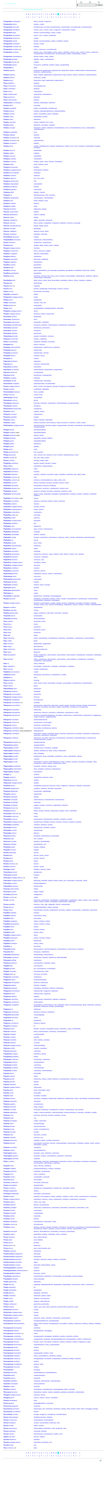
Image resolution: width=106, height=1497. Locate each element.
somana (72, 52)
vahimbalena (73, 811)
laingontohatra (38, 643)
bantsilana (37, 97)
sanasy (42, 355)
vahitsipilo (79, 785)
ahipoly (41, 226)
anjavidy (44, 438)
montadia (49, 1140)
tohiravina (37, 571)
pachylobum (15, 709)
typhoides (14, 333)
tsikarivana (61, 501)
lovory (51, 122)
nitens (12, 1123)
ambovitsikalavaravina (40, 719)
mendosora (49, 805)
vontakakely (52, 35)
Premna (6, 1185)
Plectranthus (8, 813)
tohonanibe (37, 551)
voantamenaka (62, 901)
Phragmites (7, 463)
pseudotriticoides (17, 325)
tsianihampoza (38, 91)
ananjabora (44, 1098)
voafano (36, 672)
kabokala (36, 102)
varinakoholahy (59, 1006)
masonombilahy (70, 276)
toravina (42, 571)
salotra (36, 49)
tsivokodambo (51, 968)
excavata (13, 850)
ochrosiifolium (16, 702)
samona (36, 30)
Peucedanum (8, 403)
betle (8, 635)
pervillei (13, 674)
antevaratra (13, 1101)
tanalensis (13, 777)
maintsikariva (44, 537)
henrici (12, 926)
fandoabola (37, 691)
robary (44, 915)
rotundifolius (15, 824)
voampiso (40, 838)
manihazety (44, 1109)
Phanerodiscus (8, 408)
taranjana (36, 83)
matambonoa (38, 977)
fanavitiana (37, 520)
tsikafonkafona (76, 683)
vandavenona (38, 242)
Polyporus (7, 1023)
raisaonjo (64, 603)
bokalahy (36, 46)
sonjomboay (46, 1059)
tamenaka (95, 900)
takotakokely (37, 375)
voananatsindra (82, 598)
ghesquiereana (14, 924)
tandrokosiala (38, 350)
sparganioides (14, 198)
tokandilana (37, 562)
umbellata (13, 844)
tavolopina (57, 1115)
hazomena (45, 485)
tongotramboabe (62, 425)
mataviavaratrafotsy (45, 1112)
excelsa (11, 291)
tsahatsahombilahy (39, 1045)
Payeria (6, 291)
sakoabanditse (38, 1177)
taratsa (47, 457)
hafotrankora (37, 940)
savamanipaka (67, 683)
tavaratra (40, 1107)
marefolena (62, 474)
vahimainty (72, 785)
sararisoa (51, 604)
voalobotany (43, 339)
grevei (11, 80)
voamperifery (97, 655)
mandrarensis (14, 1182)
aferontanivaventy (39, 425)
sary (76, 1109)
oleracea (12, 1098)
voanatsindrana (38, 600)
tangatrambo (37, 1020)
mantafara (52, 125)
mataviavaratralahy (57, 1112)
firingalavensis (15, 788)
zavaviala (36, 1042)
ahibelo (36, 220)
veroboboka (45, 322)
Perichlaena (7, 381)
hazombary (37, 707)
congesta (15, 1054)
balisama (36, 833)
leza (35, 523)
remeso (36, 1017)
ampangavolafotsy (39, 745)
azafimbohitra (38, 777)
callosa (11, 116)
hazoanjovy (37, 952)
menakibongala (63, 900)
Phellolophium (8, 425)
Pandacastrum (8, 102)
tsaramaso (72, 422)
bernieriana (14, 361)
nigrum (9, 652)
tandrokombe (38, 794)
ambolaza (43, 474)
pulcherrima (13, 894)
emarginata (13, 921)
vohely (46, 56)
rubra (11, 1135)
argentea (12, 70)
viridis (10, 308)
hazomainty (37, 946)
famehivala (37, 276)
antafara (36, 122)
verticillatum (15, 728)
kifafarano (44, 325)
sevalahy (63, 674)
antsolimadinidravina (46, 480)
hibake (36, 114)
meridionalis (17, 766)
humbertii (16, 753)
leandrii (13, 847)
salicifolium (15, 719)
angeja (36, 613)
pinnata (12, 276)
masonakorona (38, 966)
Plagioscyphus (8, 748)
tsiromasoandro (38, 1163)
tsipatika (36, 62)
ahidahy (36, 217)
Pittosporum (7, 691)
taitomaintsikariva (89, 537)
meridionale (16, 44)
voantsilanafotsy (62, 1031)
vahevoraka (50, 613)
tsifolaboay (52, 485)
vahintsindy (37, 802)
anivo (35, 455)
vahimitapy (56, 1163)
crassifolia (12, 122)
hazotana (36, 471)
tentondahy (37, 515)
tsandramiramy (45, 1171)
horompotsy (37, 325)
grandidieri (14, 417)
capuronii (13, 915)
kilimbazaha (37, 688)
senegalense (15, 1005)
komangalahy (71, 386)
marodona (74, 762)
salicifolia (13, 1137)
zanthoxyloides (12, 100)
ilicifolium (14, 559)
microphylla (14, 799)
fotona (35, 392)
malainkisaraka (38, 381)
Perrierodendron (9, 392)
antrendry (36, 460)
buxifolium (15, 367)
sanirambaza (58, 756)
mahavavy (43, 1012)
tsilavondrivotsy (41, 968)
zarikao (83, 422)
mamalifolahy (42, 114)
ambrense (15, 691)
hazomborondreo (50, 383)
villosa (11, 910)
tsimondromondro (86, 27)
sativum (15, 400)
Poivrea (6, 897)
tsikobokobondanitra (94, 1098)
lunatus (13, 420)
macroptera (13, 971)
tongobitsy (37, 286)
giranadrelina (37, 265)
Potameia (7, 1101)
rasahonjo (93, 603)
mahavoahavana (39, 799)
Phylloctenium (8, 573)
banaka (36, 811)
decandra (13, 610)
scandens (11, 1161)
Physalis (6, 598)
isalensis (14, 504)
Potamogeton (8, 1153)
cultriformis (15, 1059)
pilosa (11, 1090)
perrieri (13, 372)
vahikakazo (37, 808)
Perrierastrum (8, 383)
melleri (14, 515)
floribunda (13, 435)
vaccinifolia (13, 1147)
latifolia (12, 443)
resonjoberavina (38, 1104)
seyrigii (14, 537)
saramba (43, 1156)
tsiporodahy (60, 308)
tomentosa (12, 864)
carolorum (13, 1031)
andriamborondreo (39, 383)
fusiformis (15, 1062)
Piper (5, 635)
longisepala (14, 797)
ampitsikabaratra (39, 369)
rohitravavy (74, 1079)
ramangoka (79, 603)
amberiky (36, 411)
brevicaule (16, 27)
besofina (36, 288)
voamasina (37, 557)
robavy (41, 932)
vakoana (51, 161)
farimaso (52, 822)
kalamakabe (48, 420)
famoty (41, 855)
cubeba (9, 641)
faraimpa (78, 705)
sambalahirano (55, 674)
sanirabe (72, 537)
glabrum (13, 985)
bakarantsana (38, 596)
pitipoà (36, 686)
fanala (45, 280)
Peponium (7, 372)
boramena (37, 904)
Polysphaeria (8, 1054)
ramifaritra (56, 819)
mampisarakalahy (61, 1143)
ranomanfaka (51, 683)
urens (10, 286)
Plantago (6, 774)
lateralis (13, 949)
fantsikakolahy (38, 910)
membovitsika (87, 715)
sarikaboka (55, 114)
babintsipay (37, 880)
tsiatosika (52, 195)
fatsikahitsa (37, 1054)
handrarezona (38, 1188)
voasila (69, 1028)
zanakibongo (71, 901)
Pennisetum (7, 316)
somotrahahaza (51, 1156)
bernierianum (16, 554)
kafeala (44, 1054)
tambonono (52, 102)
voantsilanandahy (39, 1034)
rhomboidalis (15, 534)
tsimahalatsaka (52, 638)
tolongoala (37, 378)
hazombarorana (38, 700)
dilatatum (13, 256)
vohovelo (46, 353)
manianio (36, 302)
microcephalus (14, 173)
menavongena (47, 722)
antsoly (36, 540)
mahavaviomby (38, 993)
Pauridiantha (8, 280)
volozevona (37, 576)
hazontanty (42, 483)
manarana (40, 452)
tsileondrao (43, 403)
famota (36, 861)
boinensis (13, 350)
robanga (61, 811)
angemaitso (37, 361)
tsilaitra (36, 901)
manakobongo (45, 900)
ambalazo (37, 474)
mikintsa (41, 509)
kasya (9, 624)
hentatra (50, 880)
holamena (37, 1023)
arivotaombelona (48, 1005)
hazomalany (45, 291)
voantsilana (62, 1028)
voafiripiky (55, 748)
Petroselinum (8, 400)
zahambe (81, 554)
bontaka (41, 21)
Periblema (7, 378)
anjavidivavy (37, 443)
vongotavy (89, 280)
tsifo (35, 838)
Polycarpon (7, 960)
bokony (36, 1031)
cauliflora (12, 432)
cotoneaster (14, 353)
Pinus (5, 621)
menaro (42, 411)
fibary (67, 1005)
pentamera (13, 1051)
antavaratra (37, 1101)
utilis (11, 200)
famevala (44, 276)
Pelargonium (8, 297)
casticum (14, 477)
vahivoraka (57, 613)
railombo (36, 1084)
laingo (35, 75)
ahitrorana (37, 1012)
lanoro (35, 543)
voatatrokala (85, 910)
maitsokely (37, 137)
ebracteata (14, 618)
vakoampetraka (48, 198)
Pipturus (6, 680)
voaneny (44, 1144)
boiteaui (11, 111)
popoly (49, 114)
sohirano (97, 1143)
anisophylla (12, 108)
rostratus (14, 883)
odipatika (36, 59)
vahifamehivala (80, 276)
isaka (42, 904)
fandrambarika (38, 170)
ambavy (36, 921)
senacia (14, 722)
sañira (35, 469)
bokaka (36, 344)
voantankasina (79, 638)
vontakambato (76, 53)
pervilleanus (13, 186)
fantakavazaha (38, 886)
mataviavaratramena (70, 1112)
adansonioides (14, 889)
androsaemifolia (15, 347)
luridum (12, 217)
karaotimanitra (38, 616)
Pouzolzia (7, 1179)
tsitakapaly (40, 753)
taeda (9, 632)
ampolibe (36, 1037)
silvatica (12, 1177)
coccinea (11, 897)
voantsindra (47, 600)
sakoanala (46, 1177)
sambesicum (15, 1002)
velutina (12, 1150)
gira (48, 270)
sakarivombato (51, 655)
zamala (43, 77)
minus (13, 993)
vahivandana (86, 785)
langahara (41, 769)
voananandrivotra (72, 598)
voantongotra (62, 666)
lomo (40, 52)
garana (36, 270)
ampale (61, 705)
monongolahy (50, 1028)
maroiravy (44, 766)
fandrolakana (37, 256)
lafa (44, 455)
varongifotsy (37, 1147)
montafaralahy (43, 108)
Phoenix (6, 457)
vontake (58, 32)
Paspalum (7, 251)
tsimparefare (47, 223)
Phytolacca (7, 610)
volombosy (64, 805)
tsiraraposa (80, 949)
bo (34, 1026)
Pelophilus (7, 311)
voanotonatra (46, 666)
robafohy (36, 143)
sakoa (35, 1166)
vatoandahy (66, 1188)
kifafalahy (36, 869)
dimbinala (36, 88)
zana (42, 559)
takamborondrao (38, 1185)
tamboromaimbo (80, 70)
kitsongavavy (48, 386)
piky (75, 474)
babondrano (37, 119)
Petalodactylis (8, 397)
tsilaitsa (41, 901)
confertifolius (12, 88)
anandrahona (37, 960)
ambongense (16, 21)
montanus (13, 175)
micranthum (15, 369)
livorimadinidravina (58, 128)
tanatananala (37, 239)
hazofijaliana (78, 270)
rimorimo (40, 529)
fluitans (15, 1153)
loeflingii (13, 960)
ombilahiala (45, 389)
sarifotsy (61, 1109)
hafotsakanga (38, 283)
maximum (13, 223)
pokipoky (52, 598)
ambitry (49, 1079)
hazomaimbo (37, 291)
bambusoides (17, 579)
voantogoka (54, 666)
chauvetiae (17, 239)
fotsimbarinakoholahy (75, 1005)
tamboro (72, 70)
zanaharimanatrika (95, 604)
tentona (36, 498)
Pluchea (6, 852)
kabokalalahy (44, 102)
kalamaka (41, 420)
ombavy (47, 921)
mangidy (52, 603)
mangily (58, 603)
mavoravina (52, 712)
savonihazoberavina (40, 739)
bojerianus (15, 474)
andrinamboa (37, 957)
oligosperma (14, 938)
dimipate (36, 245)
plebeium (14, 996)
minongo (42, 1028)
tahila (61, 554)
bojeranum (15, 557)
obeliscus (13, 178)
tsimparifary (55, 223)
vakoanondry (37, 189)
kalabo (42, 460)
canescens (15, 813)
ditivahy (41, 811)
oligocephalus (14, 184)
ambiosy (36, 1191)
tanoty (48, 1090)
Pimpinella (7, 616)
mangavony (46, 991)
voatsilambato (76, 1028)
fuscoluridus (15, 498)
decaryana (16, 237)
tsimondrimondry (76, 27)
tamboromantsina (91, 70)
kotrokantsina (38, 70)
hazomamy (52, 738)
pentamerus (11, 97)
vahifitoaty (89, 276)
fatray (49, 280)
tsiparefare (63, 223)
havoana (44, 573)
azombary (37, 702)
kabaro (36, 420)
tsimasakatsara (83, 707)
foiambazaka (37, 328)
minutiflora (15, 1068)
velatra (36, 813)
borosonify (37, 900)
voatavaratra (42, 1121)
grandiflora (15, 1056)
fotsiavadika (37, 1073)
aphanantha (12, 852)
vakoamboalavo (38, 198)
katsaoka (48, 463)
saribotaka (66, 52)
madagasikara (38, 894)
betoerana (46, 777)
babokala (50, 128)
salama (36, 593)
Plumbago (7, 869)
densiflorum (16, 30)
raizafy (45, 683)
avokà (41, 394)
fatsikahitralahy (45, 841)
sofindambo (92, 494)
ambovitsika (37, 694)
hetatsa (61, 880)
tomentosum (15, 1012)
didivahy (36, 797)
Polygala (6, 966)
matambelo (37, 1171)
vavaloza (49, 739)
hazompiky (37, 105)
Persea (6, 394)
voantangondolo (38, 372)
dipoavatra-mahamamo (40, 649)
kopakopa (37, 175)
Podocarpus (7, 875)
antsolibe (43, 491)
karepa (56, 474)
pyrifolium (10, 659)
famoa (35, 223)
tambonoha (37, 1006)
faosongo (36, 680)
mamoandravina (62, 949)
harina (41, 585)
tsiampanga (46, 596)
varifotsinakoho (38, 1002)
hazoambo (45, 738)
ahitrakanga (37, 228)
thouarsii (13, 808)
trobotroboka (37, 1144)
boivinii (11, 300)
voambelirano (70, 638)
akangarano (37, 128)
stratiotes (10, 683)
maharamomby (38, 991)
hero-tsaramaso (51, 422)
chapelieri (13, 1034)
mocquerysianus (16, 520)
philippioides (15, 532)
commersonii (12, 86)
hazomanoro (37, 65)
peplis (11, 974)
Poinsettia (7, 894)
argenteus (12, 680)
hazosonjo (37, 1115)
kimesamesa (64, 422)
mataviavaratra (71, 1143)
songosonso (47, 21)
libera (12, 952)
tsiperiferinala (44, 669)
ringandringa (57, 805)
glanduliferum (14, 214)
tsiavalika (43, 1095)
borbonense (10, 638)
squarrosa (15, 886)
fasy (35, 178)
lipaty (51, 245)
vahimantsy (37, 77)
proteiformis (13, 963)
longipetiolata (13, 1191)
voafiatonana (60, 712)
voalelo (36, 1121)
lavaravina (45, 554)
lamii (11, 929)
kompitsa (42, 805)
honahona (37, 248)
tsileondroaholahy (62, 403)
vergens (14, 548)
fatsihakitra (37, 836)
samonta (42, 858)
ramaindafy (89, 762)
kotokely (44, 116)
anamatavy (37, 1098)
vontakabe (59, 41)
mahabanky (44, 259)
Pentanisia (7, 339)
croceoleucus (15, 1023)
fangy (35, 529)
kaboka (36, 108)
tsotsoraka (44, 974)
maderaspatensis (17, 509)
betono (36, 21)
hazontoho (46, 1143)
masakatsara (74, 707)
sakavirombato (65, 27)
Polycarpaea (7, 957)
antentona (37, 480)
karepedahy (55, 494)
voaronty (87, 604)
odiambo (36, 1081)
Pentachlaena (8, 336)
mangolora (37, 788)
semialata (12, 228)
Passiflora (7, 265)
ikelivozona (86, 270)
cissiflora (13, 1037)
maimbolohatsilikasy (80, 738)
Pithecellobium (8, 688)
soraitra (44, 763)
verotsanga (76, 223)
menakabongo (54, 900)
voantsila (36, 1048)
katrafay (36, 847)
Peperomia (7, 361)
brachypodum (15, 982)
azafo (35, 683)
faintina (36, 483)
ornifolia (12, 1048)
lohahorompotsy (53, 325)
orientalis (15, 336)
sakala (85, 880)
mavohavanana (59, 799)
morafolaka (46, 963)
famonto (36, 852)
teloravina (52, 785)
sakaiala (36, 669)
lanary (50, 750)
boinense (17, 392)
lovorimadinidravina (75, 128)
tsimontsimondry (60, 53)
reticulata (12, 1132)
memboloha (53, 735)
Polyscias (7, 1028)
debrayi (11, 125)
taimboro (69, 75)
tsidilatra (36, 850)
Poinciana (7, 889)
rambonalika (37, 322)
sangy (50, 554)
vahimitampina (48, 1163)
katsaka (41, 463)
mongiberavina (96, 715)
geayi (14, 32)
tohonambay (47, 381)
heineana (13, 1042)
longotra (58, 707)
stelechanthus (17, 769)
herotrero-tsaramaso (40, 422)
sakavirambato (43, 638)
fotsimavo (37, 697)
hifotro (35, 386)
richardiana (13, 943)
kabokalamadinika (59, 111)
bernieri (15, 573)
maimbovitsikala (77, 715)
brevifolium (13, 209)
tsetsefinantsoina (39, 971)
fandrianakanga (38, 954)
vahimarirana (47, 277)
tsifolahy (36, 237)
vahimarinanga (38, 277)
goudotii (11, 305)
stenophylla (14, 805)
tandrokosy (56, 347)
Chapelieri (13, 913)
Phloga (6, 449)
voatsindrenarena (39, 129)
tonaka (36, 297)
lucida (11, 1118)
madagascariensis (15, 170)
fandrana (36, 161)
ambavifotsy (37, 1079)
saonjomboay (38, 1059)
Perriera (6, 386)
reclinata (11, 457)
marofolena (69, 474)
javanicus (15, 1156)
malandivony (52, 957)
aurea (14, 576)
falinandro (37, 603)
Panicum (6, 209)
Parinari (6, 242)
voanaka (63, 598)
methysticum (11, 649)
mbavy (41, 943)
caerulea (12, 265)
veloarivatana (66, 30)
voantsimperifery (89, 638)
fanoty (35, 1090)
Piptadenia (7, 672)
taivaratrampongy (39, 1123)
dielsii (12, 918)
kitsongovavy (62, 386)
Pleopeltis (7, 850)
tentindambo (43, 336)
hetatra (36, 878)
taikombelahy (83, 1098)
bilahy (35, 280)
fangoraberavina (38, 731)
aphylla (13, 869)
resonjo (42, 604)
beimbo (36, 294)
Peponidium (7, 367)
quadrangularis (14, 273)
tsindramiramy (57, 763)
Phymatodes (7, 596)
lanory (40, 543)
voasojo (63, 1115)
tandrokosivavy (47, 347)
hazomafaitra (56, 280)
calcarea (11, 114)
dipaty (35, 67)
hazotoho (52, 1143)
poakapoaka (45, 598)
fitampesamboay (47, 466)
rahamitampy (37, 1161)
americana (11, 394)
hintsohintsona (46, 674)
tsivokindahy (53, 901)
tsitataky (51, 1006)
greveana (12, 968)
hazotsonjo (44, 1115)
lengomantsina (59, 80)
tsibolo (49, 869)
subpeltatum (11, 666)
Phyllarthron (7, 551)
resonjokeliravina (44, 1129)
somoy (51, 30)
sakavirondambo (71, 659)
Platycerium (7, 780)
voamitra (69, 819)
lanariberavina (44, 750)
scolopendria (15, 596)
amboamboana (47, 94)
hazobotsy (37, 314)
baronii (15, 24)
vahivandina (57, 788)
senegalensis (14, 294)
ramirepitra (86, 603)
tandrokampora (38, 347)
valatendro (48, 1153)
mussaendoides (13, 341)
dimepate (14, 59)
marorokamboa (38, 963)
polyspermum (16, 715)
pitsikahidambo (38, 844)
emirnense (10, 643)
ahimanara (42, 220)
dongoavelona (58, 369)
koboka (67, 146)
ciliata (11, 119)
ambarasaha (37, 709)
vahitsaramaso (38, 414)
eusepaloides (13, 132)
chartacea (13, 1107)
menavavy (42, 251)
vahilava (36, 358)
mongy (36, 717)
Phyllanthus (7, 469)
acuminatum (15, 977)
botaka (41, 56)
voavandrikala (38, 397)
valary (64, 763)
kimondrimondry (38, 27)
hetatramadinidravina (40, 883)
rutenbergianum (17, 56)
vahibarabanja (47, 791)
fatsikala (84, 705)
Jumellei (15, 748)
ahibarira (36, 212)
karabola (36, 417)
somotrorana (37, 763)
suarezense (15, 571)
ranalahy (36, 780)
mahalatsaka (42, 655)
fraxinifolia (13, 1040)
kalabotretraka (69, 1098)
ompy (42, 1153)
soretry (55, 750)
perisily (36, 400)
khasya (10, 627)
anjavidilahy (37, 438)
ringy (46, 904)
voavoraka (65, 613)
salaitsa (85, 900)
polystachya (12, 452)
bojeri (10, 283)
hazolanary (37, 766)
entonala (46, 811)
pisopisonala (50, 314)
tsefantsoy (48, 769)
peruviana (12, 598)
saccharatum (17, 102)
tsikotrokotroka (44, 364)
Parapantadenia (8, 239)
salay (90, 900)
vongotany (82, 280)
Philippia (6, 430)
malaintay (86, 494)
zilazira (53, 963)
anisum (13, 616)
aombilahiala (37, 389)
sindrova (70, 280)
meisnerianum (15, 991)
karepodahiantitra (64, 494)
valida (11, 1095)
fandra (35, 164)
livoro (47, 122)
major (12, 838)
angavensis (15, 469)
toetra (51, 777)
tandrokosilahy (38, 353)
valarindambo (72, 756)
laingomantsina (56, 70)
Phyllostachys (8, 576)
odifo (35, 1040)
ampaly (66, 705)
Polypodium (7, 1015)
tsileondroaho (52, 403)
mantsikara (57, 491)
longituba (12, 135)
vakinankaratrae (16, 545)
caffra (12, 1166)
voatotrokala (93, 910)
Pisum (6, 686)
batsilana (36, 100)
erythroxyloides (16, 494)
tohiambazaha (62, 325)
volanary (79, 756)
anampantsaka (38, 819)
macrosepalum (16, 694)
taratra (42, 457)
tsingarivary (47, 993)
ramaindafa (50, 756)
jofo (65, 880)
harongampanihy (47, 1188)
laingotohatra (47, 643)
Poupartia (7, 1166)
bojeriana (12, 75)
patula (9, 629)
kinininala (36, 875)
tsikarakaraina (38, 771)
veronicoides (14, 339)
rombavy (48, 938)
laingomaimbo (47, 70)
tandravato (41, 663)
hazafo (40, 683)
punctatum (15, 1017)
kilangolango (37, 316)
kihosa (53, 276)
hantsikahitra (55, 836)
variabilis (13, 206)
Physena (6, 603)
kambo (76, 1098)
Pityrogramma (8, 742)
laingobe (40, 75)
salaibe (49, 907)
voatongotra (70, 666)
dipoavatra (37, 652)
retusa (11, 146)
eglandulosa (13, 1112)
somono (87, 52)
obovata (14, 62)
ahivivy (36, 251)
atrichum (14, 316)
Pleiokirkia (7, 847)
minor (11, 1174)
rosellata (14, 1070)
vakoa (46, 161)
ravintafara (37, 147)
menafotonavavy (39, 748)
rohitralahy (88, 1112)
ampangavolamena (39, 742)
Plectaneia (7, 785)
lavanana (46, 910)
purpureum (15, 328)
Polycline (7, 963)
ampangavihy (38, 300)
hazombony (52, 707)
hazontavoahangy (44, 32)
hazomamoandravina (50, 949)
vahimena (44, 788)
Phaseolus (7, 411)
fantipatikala (37, 573)
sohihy (92, 1143)
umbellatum (13, 234)
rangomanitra (38, 1087)
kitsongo (55, 386)
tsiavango (47, 585)
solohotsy (56, 554)
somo (41, 30)
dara (35, 457)
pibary (84, 1005)
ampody (36, 336)
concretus (13, 161)
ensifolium (15, 585)
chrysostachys (15, 672)
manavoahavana (49, 799)
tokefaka (40, 1040)
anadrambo (37, 341)
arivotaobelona (38, 1005)
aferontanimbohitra (39, 618)
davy (55, 1005)
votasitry (65, 41)
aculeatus (13, 159)
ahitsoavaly (37, 259)
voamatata (57, 1168)
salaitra (36, 897)
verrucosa (12, 156)
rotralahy (94, 1112)
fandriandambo (38, 607)
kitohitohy (36, 985)
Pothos (6, 1161)
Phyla (5, 466)
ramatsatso (45, 1161)
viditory (76, 280)
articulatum (15, 551)
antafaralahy (37, 156)
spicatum (14, 330)
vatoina (72, 1188)
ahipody (44, 209)
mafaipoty (42, 847)
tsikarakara (47, 748)
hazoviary (36, 1137)
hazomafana (37, 918)
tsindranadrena (90, 128)
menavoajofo (71, 880)
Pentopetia (7, 344)
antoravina (37, 565)
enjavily (41, 435)
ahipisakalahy (44, 253)
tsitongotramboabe (73, 403)
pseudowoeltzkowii (15, 226)
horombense (16, 35)
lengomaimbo (50, 80)
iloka (47, 195)
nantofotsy (42, 717)
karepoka (73, 494)
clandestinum (16, 319)
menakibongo (73, 900)
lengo (64, 75)
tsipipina (48, 251)
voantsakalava (57, 573)
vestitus (14, 830)
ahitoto (46, 226)
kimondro (46, 27)
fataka (47, 231)
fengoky (36, 891)
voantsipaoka (55, 600)
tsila (76, 554)
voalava (50, 573)
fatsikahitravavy (46, 836)
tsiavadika (37, 1095)
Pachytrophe (8, 59)
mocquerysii (13, 137)
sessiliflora (12, 607)
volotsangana (38, 579)
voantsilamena (69, 712)
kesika (43, 621)
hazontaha (50, 474)
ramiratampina (54, 1161)
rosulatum (16, 46)
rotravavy (81, 1079)
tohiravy (71, 554)
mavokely (36, 355)
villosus (14, 833)
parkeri (12, 446)
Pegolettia (7, 294)
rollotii (12, 192)
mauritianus (14, 463)
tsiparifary (43, 985)
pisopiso (43, 314)
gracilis (12, 441)
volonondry (44, 234)
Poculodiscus (8, 872)
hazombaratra (38, 1143)
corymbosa (15, 957)
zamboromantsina (46, 72)
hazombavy (44, 707)
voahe (46, 971)
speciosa (12, 150)
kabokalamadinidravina (47, 111)
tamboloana (45, 988)
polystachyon (16, 322)
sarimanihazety (69, 1109)
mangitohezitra (53, 910)
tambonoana (44, 982)
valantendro (60, 1156)
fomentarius (14, 1026)
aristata (12, 430)
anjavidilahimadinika (40, 430)
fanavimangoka (44, 603)
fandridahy (37, 234)
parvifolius (16, 1158)
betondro (36, 1028)
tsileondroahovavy (89, 425)
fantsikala (72, 705)
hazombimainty (60, 738)
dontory (40, 280)
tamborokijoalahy (62, 957)
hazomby (42, 938)
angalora (36, 805)
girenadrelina (69, 270)
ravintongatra (38, 666)
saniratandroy (79, 537)
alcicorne (14, 780)
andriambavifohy (39, 140)
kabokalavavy (60, 146)
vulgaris (13, 422)
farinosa (12, 77)
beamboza (55, 1079)
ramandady (63, 280)
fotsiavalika (37, 1182)
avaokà (36, 394)
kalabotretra (60, 1098)
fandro (41, 161)
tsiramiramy (55, 1140)
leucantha (13, 891)
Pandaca (6, 105)
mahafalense (13, 220)
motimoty (43, 869)
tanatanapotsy (59, 604)
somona (45, 30)
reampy (50, 766)
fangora (36, 494)
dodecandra (14, 613)
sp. (13, 67)
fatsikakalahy (38, 485)
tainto (70, 491)
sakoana (40, 1166)
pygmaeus (13, 189)
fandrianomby (52, 1098)
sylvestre (10, 669)
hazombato (51, 341)
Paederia (6, 70)
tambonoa (37, 982)
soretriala (36, 759)
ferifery (36, 638)
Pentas (6, 341)
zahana (43, 562)
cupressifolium (14, 212)
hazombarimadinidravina (47, 715)
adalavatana (37, 209)
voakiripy (56, 245)
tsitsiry (58, 785)
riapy (35, 753)
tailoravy (66, 554)
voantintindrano (49, 59)
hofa (38, 178)
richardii (13, 381)
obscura (11, 907)
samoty (46, 855)
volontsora (50, 336)
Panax (5, 83)
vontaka (41, 24)
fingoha (36, 889)
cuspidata (13, 378)
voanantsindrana (93, 598)
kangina (36, 1112)
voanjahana (44, 557)
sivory (54, 766)
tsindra (58, 598)
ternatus (14, 827)
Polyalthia (7, 913)
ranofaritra (63, 819)
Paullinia (6, 276)
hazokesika (37, 621)
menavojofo (78, 880)
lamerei (15, 38)
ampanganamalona (50, 308)
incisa (11, 1115)
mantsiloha (37, 735)
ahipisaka (36, 231)
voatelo (78, 422)
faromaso (59, 822)
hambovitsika (92, 705)
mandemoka (42, 613)
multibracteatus (12, 94)
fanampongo (37, 674)
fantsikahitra (37, 367)
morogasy (97, 146)
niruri (13, 526)
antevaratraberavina (40, 1150)
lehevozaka (44, 1182)
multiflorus (15, 523)
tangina (54, 425)
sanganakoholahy (51, 717)
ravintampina (77, 1161)
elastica (13, 355)
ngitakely (36, 446)
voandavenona (47, 242)
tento (35, 477)
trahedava (55, 999)
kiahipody (42, 214)
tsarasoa (75, 604)
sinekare (60, 455)
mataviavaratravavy (40, 1126)
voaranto (81, 604)
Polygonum (7, 977)
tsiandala (41, 392)
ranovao (69, 1161)
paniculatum (14, 259)
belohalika (44, 341)
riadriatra (49, 438)
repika (83, 474)
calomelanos (12, 302)
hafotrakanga (43, 288)
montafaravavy (52, 108)
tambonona (44, 1006)
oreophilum (16, 383)
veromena (70, 223)
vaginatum (13, 262)
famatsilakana (38, 762)
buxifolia (12, 836)
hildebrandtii (14, 791)
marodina (68, 762)
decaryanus (15, 485)
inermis (10, 91)
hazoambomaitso (65, 1079)
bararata (36, 463)
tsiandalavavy (38, 408)
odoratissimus (14, 181)
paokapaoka (37, 598)
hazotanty (55, 483)
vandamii (13, 203)
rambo (35, 663)
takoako (49, 763)
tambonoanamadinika (40, 980)
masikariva (46, 488)
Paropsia (6, 245)
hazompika (45, 125)
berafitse (36, 534)
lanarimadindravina (54, 762)
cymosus (14, 819)
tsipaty (42, 59)
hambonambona (43, 1031)
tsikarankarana (56, 769)
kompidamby (37, 785)
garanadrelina (43, 270)
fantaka (40, 223)
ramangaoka (71, 603)
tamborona (37, 72)
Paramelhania (8, 237)
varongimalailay (64, 65)
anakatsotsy (37, 526)
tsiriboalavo (37, 173)
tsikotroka (37, 364)
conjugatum (13, 253)
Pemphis (6, 314)
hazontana (50, 491)
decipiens (14, 488)
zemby (76, 712)
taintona (61, 483)
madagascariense (17, 297)
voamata (50, 1168)
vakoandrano (58, 161)
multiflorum (15, 568)
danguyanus (17, 750)
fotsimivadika (38, 1179)
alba (12, 344)
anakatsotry (37, 545)
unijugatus (16, 771)
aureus (13, 411)
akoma (36, 311)
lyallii (13, 280)
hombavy (36, 913)
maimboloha (65, 707)
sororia (12, 1093)
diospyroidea (17, 408)
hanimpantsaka (47, 819)
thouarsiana (13, 1140)
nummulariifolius (16, 529)
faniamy (46, 245)
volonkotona (55, 1153)
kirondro (40, 386)
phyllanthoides (16, 590)
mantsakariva (38, 488)
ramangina (37, 532)
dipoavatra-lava (38, 646)
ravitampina (93, 1161)
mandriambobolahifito (40, 907)
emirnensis (12, 242)
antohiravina (37, 554)
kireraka (92, 270)
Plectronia (7, 836)
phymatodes (15, 1015)
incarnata (13, 270)
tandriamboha (48, 999)
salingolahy (51, 904)
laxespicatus (14, 167)
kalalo (46, 460)
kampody (45, 957)
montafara (81, 146)
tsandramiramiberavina (40, 1168)
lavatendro (37, 1153)
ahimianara (49, 220)
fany (48, 276)
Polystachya (7, 1059)
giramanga (53, 270)
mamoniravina (72, 949)
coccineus (14, 414)
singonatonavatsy (68, 455)
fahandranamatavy (39, 195)
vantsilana (46, 1040)
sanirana (62, 488)
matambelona (45, 952)
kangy (35, 1107)
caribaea (10, 621)
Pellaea (6, 300)
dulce (15, 688)
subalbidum (13, 231)
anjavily (36, 435)
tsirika (35, 449)
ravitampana (85, 1161)
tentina (67, 483)
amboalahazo (38, 466)
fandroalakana (38, 262)
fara (35, 968)
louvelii (15, 759)
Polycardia (7, 949)
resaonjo (36, 604)
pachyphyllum (11, 655)
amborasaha (46, 705)
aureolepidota (13, 1185)
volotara (53, 463)
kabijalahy (37, 1140)
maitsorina (37, 974)
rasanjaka (59, 683)
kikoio (35, 319)
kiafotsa (36, 214)
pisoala (56, 1028)
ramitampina (62, 1161)
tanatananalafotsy (47, 239)
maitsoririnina (38, 915)
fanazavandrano (38, 949)
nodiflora (10, 466)
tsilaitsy (46, 901)
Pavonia (6, 283)
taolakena (37, 495)
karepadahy (47, 494)
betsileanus (15, 471)
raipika (79, 474)
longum (9, 646)
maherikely (45, 65)
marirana (62, 276)
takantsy (54, 728)
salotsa (36, 35)
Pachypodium (8, 21)
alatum (13, 980)
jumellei (15, 756)
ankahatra (37, 841)
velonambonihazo (39, 1062)
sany (46, 604)
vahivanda (50, 788)
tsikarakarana (62, 750)
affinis (11, 105)
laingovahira (65, 70)
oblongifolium (16, 700)
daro (38, 457)
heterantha (13, 1084)
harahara (36, 582)
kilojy (58, 422)
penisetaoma (46, 328)
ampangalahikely (39, 308)
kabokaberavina (44, 146)
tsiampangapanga (55, 596)
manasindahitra (47, 52)
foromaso (65, 822)
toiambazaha (71, 325)
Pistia (5, 683)
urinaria (14, 543)
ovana (55, 455)
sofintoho (36, 774)
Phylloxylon (7, 582)
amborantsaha (38, 705)
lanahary (36, 750)
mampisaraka (38, 791)
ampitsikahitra (49, 369)
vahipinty (68, 910)
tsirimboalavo (38, 159)
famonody (37, 403)
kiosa (57, 276)
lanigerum (14, 988)
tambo (35, 635)
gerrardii (12, 1079)
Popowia (6, 1073)
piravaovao (45, 785)
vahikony (95, 276)
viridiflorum (15, 738)
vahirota (36, 610)
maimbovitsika (67, 715)
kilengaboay (37, 988)
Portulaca (7, 1098)
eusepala (12, 128)
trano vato (43, 302)
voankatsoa (47, 1166)
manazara (42, 344)
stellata (11, 153)
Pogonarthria (8, 886)
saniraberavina (54, 488)
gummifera (13, 1171)
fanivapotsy (37, 406)
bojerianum (15, 403)
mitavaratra (80, 1112)
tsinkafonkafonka (87, 683)
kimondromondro (55, 27)
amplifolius (11, 83)
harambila (44, 880)
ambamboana (38, 94)
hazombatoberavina (39, 86)
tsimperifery (61, 638)
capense (14, 406)
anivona (40, 455)
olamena (42, 1023)
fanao (35, 677)
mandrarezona (57, 1188)
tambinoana (37, 1009)
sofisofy (58, 904)
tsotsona (66, 288)
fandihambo (61, 1005)
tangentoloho (68, 604)
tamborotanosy (48, 529)
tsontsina (60, 288)
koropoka (79, 494)
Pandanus (7, 159)
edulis (12, 164)
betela (35, 641)
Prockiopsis (7, 1193)
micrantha (13, 841)
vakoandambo (38, 184)
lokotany (36, 339)
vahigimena (64, 785)
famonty (36, 858)
